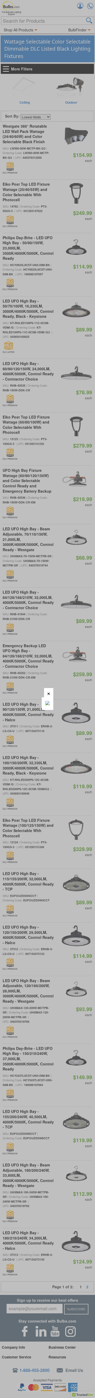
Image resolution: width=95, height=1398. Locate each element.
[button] (48, 692)
